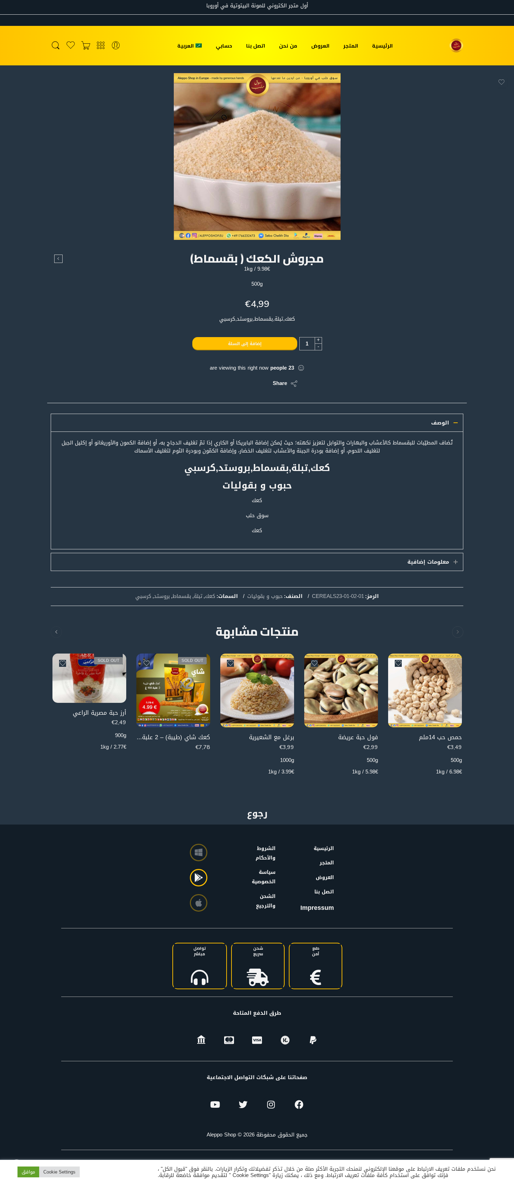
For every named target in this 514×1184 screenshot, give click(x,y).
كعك (210, 596)
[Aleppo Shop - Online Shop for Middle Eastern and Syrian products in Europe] (456, 45)
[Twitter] (243, 1104)
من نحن (288, 45)
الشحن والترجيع (267, 901)
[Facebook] (299, 1104)
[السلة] (86, 46)
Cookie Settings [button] (59, 1172)
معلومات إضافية (428, 562)
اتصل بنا (255, 45)
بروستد (162, 596)
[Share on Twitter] (261, 383)
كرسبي (143, 596)
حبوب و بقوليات (265, 596)
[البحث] (55, 45)
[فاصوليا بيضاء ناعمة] (58, 259)
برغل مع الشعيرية (271, 737)
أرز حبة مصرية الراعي (99, 712)
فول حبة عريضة (358, 737)
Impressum (317, 908)
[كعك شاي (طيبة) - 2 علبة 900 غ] (173, 690)
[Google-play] (198, 877)
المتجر (350, 45)
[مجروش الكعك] (257, 156)
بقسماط (181, 596)
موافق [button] (28, 1172)
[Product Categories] (101, 46)
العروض (320, 45)
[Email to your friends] (219, 383)
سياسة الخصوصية (267, 877)
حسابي (224, 45)
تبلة (198, 596)
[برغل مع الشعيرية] (257, 690)
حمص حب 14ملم (440, 737)
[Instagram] (271, 1104)
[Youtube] (215, 1104)
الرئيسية (382, 45)
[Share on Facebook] (247, 383)
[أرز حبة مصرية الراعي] (89, 678)
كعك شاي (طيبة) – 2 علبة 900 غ (173, 737)
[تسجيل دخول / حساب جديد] (116, 46)
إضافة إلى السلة (245, 344)
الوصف (440, 423)
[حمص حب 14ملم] (425, 690)
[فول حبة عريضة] (341, 690)
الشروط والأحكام (267, 853)
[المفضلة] (501, 82)
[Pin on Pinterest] (233, 383)
